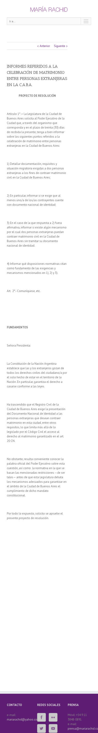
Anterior (45, 46)
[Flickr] (53, 717)
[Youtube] (53, 728)
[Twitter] (41, 728)
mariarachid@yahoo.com (23, 719)
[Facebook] (41, 717)
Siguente (59, 46)
